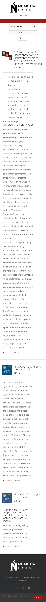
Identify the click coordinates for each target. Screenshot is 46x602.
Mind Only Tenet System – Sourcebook (28, 368)
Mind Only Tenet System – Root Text (28, 496)
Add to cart (8, 353)
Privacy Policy (7, 599)
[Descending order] (34, 26)
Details (17, 353)
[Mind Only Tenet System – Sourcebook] (7, 370)
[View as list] (25, 38)
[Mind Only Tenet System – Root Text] (7, 498)
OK (37, 597)
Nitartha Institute (29, 577)
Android (24, 81)
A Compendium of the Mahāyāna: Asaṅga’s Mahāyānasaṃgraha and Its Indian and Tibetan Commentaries (28, 58)
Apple (13, 81)
